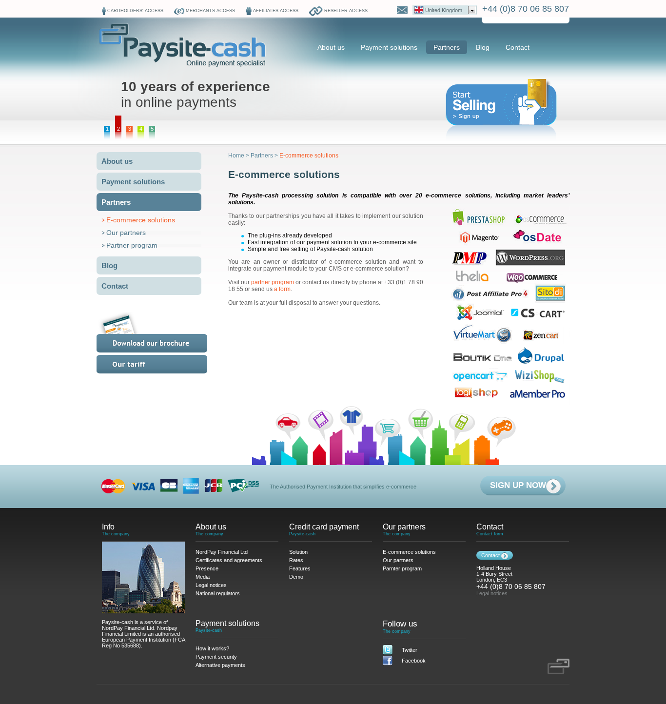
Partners (446, 47)
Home (236, 155)
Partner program (131, 245)
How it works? (212, 648)
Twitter (409, 650)
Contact (517, 47)
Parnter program (402, 568)
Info (108, 527)
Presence (207, 568)
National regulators (218, 593)
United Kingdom (443, 10)
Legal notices (211, 585)
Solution (298, 552)
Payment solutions (389, 47)
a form (282, 289)
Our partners (126, 232)
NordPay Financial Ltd (222, 552)
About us (331, 47)
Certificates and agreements (229, 560)
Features (300, 568)
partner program (272, 282)
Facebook (414, 661)
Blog (483, 47)
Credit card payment (324, 527)
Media (203, 577)
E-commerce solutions (140, 220)
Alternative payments (220, 665)
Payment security (216, 657)
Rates (164, 364)
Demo (296, 577)
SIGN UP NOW (518, 485)
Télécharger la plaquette (164, 332)
